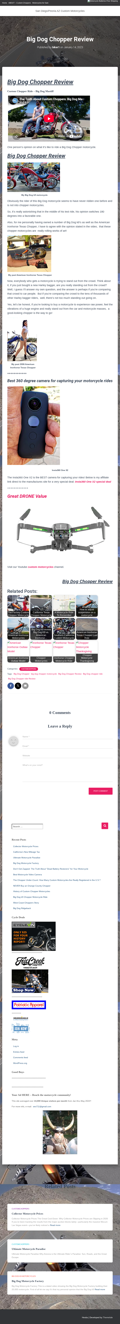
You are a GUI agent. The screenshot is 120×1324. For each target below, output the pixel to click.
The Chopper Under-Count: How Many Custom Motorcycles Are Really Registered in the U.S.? (57, 880)
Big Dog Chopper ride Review (21, 678)
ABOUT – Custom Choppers (19, 3)
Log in (16, 1046)
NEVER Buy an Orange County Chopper (31, 886)
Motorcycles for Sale (40, 3)
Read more (55, 1225)
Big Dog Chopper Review (70, 674)
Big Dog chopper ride (93, 674)
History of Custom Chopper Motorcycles (31, 891)
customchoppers (28, 669)
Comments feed (20, 1057)
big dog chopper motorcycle (44, 674)
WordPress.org (20, 1063)
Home (4, 3)
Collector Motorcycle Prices (25, 846)
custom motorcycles (40, 567)
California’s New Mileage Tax (26, 852)
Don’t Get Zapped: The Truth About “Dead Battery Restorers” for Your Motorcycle (50, 869)
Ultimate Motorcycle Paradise (26, 857)
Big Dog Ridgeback (22, 908)
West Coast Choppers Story (26, 903)
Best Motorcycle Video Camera (27, 874)
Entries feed (18, 1052)
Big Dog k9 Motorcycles (24, 1276)
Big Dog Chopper (22, 674)
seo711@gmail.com (41, 1106)
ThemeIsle (108, 1317)
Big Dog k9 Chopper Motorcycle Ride (30, 897)
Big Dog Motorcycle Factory (26, 863)
